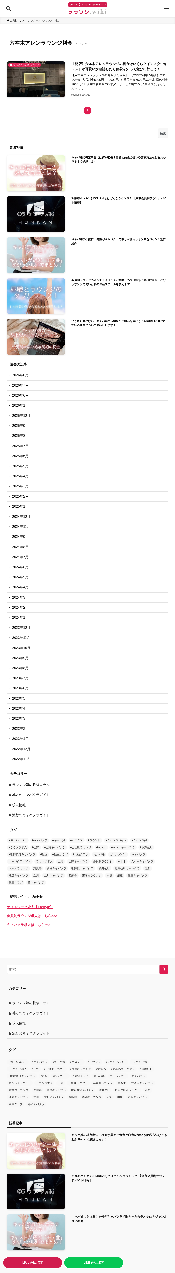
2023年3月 (20, 718)
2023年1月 (20, 738)
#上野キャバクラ (54, 847)
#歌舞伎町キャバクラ (22, 854)
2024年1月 (20, 617)
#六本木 (101, 847)
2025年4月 (20, 476)
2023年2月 (20, 728)
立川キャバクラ (53, 875)
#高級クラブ (80, 854)
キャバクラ (138, 854)
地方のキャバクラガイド (31, 795)
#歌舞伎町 (146, 847)
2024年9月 (20, 536)
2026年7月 (20, 385)
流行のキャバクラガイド (31, 815)
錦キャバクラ (36, 882)
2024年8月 (20, 547)
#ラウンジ (94, 840)
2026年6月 (20, 395)
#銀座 (43, 854)
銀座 (120, 875)
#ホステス (76, 840)
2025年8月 (20, 435)
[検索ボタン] (8, 8)
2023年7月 (20, 678)
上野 (60, 861)
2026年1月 (20, 405)
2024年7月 (20, 557)
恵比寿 (37, 868)
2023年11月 (21, 637)
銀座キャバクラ (137, 875)
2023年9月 (20, 658)
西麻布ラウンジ (91, 875)
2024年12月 (21, 516)
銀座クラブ (16, 882)
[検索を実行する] (163, 969)
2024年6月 (20, 567)
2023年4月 (20, 708)
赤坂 (109, 875)
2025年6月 (20, 456)
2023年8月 (20, 668)
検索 (163, 133)
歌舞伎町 (104, 868)
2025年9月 (20, 425)
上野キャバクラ (78, 861)
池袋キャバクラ (18, 875)
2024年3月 (20, 597)
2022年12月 (21, 749)
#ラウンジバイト (116, 840)
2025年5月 (20, 466)
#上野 (35, 847)
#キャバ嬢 (58, 840)
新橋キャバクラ (56, 868)
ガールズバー (118, 854)
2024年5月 (20, 577)
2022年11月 (21, 759)
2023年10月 (21, 648)
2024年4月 (20, 587)
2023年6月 (20, 688)
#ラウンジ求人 (18, 847)
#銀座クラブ (60, 854)
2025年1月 (20, 506)
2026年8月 (20, 375)
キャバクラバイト (20, 861)
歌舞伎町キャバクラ (127, 868)
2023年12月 (21, 627)
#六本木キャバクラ (123, 847)
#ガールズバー (18, 840)
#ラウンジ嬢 (139, 840)
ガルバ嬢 (99, 854)
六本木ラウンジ (18, 868)
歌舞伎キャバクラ (82, 868)
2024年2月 (20, 607)
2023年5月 (20, 698)
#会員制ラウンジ (80, 847)
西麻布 (73, 875)
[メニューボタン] (166, 8)
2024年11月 (21, 526)
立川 (36, 875)
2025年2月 (20, 496)
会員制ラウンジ (102, 861)
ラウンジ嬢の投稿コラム (31, 785)
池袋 (147, 868)
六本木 (122, 861)
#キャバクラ (39, 840)
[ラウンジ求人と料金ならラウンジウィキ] (87, 8)
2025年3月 (20, 486)
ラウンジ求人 (44, 861)
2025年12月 (21, 415)
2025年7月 (20, 446)
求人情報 (19, 805)
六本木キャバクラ (142, 861)
